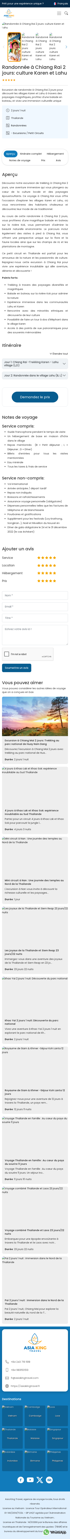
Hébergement (55, 153)
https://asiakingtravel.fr (25, 1386)
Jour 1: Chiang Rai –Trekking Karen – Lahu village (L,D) (31, 363)
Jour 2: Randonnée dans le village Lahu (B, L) (33, 375)
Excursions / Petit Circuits (28, 133)
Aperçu (10, 153)
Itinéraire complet (31, 153)
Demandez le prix (35, 397)
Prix (43, 160)
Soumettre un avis (16, 668)
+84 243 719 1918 (20, 1362)
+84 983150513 (19, 1370)
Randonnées (19, 125)
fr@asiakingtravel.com (25, 1378)
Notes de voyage (19, 160)
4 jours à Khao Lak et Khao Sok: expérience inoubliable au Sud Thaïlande (31, 812)
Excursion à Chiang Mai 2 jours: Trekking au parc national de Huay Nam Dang (32, 742)
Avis (58, 160)
